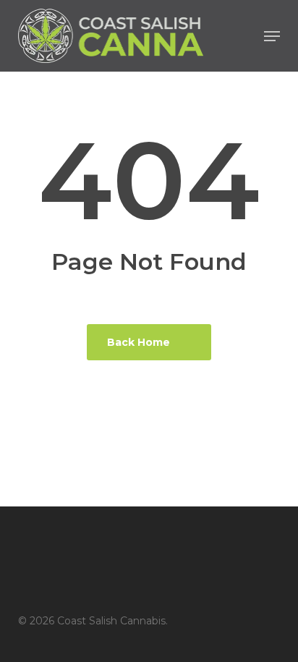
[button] (272, 36)
